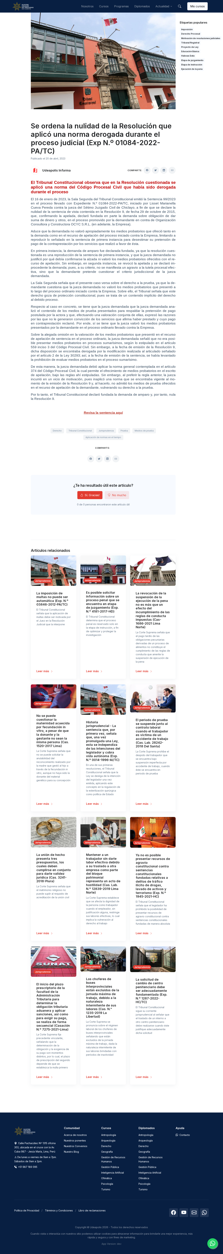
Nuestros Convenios (75, 1146)
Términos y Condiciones (59, 1210)
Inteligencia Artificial (112, 1172)
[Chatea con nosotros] (212, 1243)
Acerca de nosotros (75, 1134)
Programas (121, 6)
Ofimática (106, 1178)
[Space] (24, 1130)
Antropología (108, 1134)
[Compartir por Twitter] (155, 170)
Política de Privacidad (26, 1210)
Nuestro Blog (71, 1151)
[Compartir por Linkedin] (163, 170)
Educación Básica (190, 51)
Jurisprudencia (106, 430)
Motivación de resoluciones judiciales (200, 38)
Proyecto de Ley (189, 47)
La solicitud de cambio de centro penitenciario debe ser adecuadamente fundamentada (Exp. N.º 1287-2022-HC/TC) (151, 991)
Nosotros (87, 6)
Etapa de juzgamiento (192, 60)
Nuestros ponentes (75, 1140)
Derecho (57, 430)
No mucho (118, 495)
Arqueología (108, 1140)
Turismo (105, 1189)
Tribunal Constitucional (80, 430)
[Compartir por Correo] (172, 170)
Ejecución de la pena (191, 69)
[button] (179, 6)
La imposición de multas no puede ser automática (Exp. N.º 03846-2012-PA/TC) (52, 598)
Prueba (124, 430)
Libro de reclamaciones (92, 1210)
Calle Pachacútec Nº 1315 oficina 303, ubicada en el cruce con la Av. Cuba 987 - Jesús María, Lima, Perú (35, 1147)
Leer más (43, 671)
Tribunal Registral (190, 42)
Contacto (184, 1134)
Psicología (107, 1183)
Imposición (187, 29)
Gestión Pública (110, 1167)
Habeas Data (187, 55)
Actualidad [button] (162, 6)
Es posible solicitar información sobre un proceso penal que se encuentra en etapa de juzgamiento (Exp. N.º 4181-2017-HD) (102, 602)
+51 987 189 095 (27, 1166)
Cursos (104, 6)
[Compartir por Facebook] (147, 170)
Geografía (107, 1151)
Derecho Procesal (190, 33)
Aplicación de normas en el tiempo (103, 437)
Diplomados (142, 6)
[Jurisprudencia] (53, 570)
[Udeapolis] (23, 6)
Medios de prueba (144, 430)
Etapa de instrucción (191, 64)
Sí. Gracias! (91, 495)
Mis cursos (197, 6)
